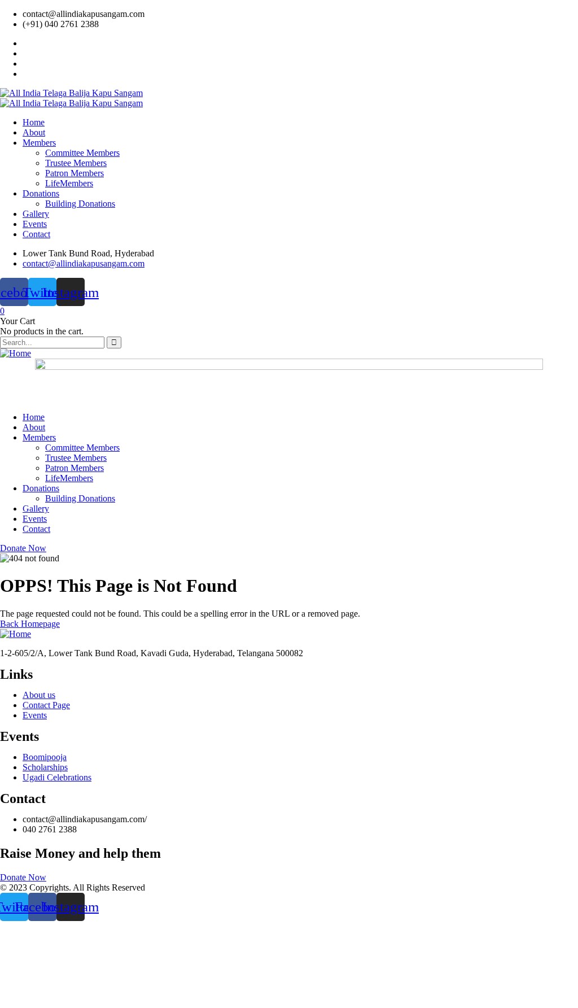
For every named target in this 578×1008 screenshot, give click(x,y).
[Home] (15, 353)
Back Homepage (30, 624)
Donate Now (23, 548)
